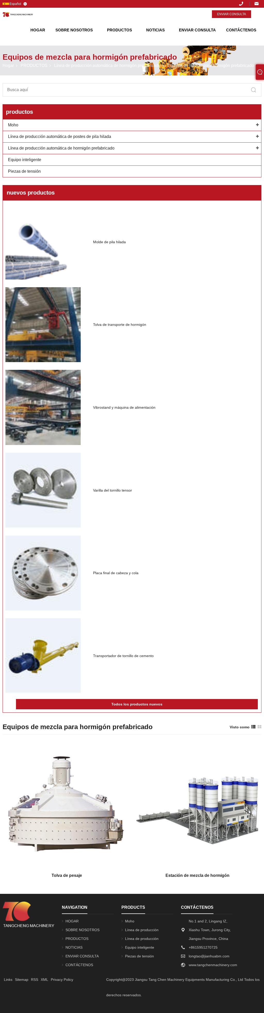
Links (8, 979)
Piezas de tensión (24, 171)
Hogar (8, 65)
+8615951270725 (244, 3)
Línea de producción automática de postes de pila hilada (59, 136)
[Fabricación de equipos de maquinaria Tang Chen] (18, 14)
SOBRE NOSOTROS (74, 30)
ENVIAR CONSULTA (197, 30)
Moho (13, 125)
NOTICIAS (155, 30)
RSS (34, 979)
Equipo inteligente (24, 160)
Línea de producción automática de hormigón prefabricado (107, 65)
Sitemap (21, 979)
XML (44, 979)
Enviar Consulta (231, 14)
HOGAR (37, 30)
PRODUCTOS (119, 30)
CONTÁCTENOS (241, 30)
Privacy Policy (62, 979)
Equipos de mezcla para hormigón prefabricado (210, 65)
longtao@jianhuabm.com (257, 3)
